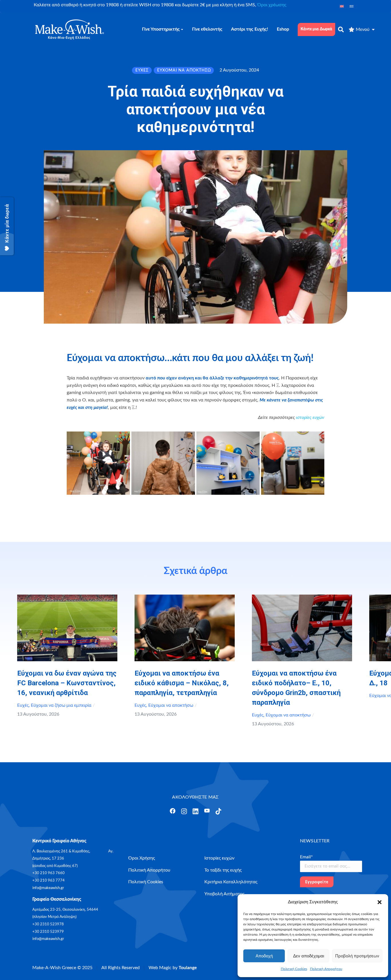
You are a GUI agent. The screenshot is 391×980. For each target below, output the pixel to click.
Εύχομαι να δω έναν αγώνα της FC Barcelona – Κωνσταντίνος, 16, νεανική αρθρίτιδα (66, 683)
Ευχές (23, 705)
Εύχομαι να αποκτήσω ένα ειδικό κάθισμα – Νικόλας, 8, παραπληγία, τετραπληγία (182, 683)
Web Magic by (173, 967)
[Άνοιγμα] (172, 811)
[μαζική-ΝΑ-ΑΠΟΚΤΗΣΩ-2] (163, 463)
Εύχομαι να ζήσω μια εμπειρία (61, 705)
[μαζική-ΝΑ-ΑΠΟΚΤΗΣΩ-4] (292, 463)
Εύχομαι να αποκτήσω (170, 705)
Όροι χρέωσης (271, 5)
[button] (379, 902)
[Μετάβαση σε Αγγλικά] (342, 6)
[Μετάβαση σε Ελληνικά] (351, 6)
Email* (306, 857)
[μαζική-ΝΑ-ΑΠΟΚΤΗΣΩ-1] (98, 463)
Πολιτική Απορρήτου (326, 969)
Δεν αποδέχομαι (308, 955)
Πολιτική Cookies (294, 969)
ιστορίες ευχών (310, 417)
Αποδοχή (264, 955)
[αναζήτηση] (341, 29)
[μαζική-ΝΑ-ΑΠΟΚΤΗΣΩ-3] (228, 463)
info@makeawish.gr (48, 888)
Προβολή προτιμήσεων (357, 955)
